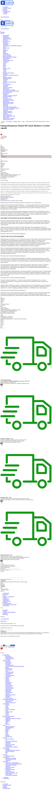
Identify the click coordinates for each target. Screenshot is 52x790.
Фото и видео (6, 605)
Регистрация (7, 20)
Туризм (7, 715)
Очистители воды (9, 671)
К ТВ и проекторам (10, 771)
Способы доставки (7, 785)
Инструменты (9, 662)
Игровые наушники (10, 658)
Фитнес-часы (8, 701)
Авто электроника (10, 738)
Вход (2, 20)
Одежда (7, 708)
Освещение (8, 664)
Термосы (7, 712)
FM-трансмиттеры (10, 727)
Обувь (7, 707)
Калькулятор (8, 684)
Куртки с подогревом (10, 709)
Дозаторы (8, 679)
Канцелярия (8, 683)
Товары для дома (6, 601)
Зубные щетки (9, 688)
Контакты (5, 613)
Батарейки (8, 717)
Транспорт (5, 602)
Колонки (7, 735)
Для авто (5, 597)
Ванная (7, 678)
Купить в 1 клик (4, 153)
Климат (7, 681)
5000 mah (8, 724)
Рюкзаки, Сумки (9, 711)
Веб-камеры (8, 656)
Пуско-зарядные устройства (12, 746)
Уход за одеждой (9, 685)
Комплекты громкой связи (11, 741)
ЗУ (6, 740)
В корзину (3, 586)
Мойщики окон (9, 668)
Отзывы (21, 200)
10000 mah (8, 719)
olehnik (9, 646)
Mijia (7, 752)
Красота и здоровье (10, 687)
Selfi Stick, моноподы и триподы (13, 750)
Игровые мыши (9, 657)
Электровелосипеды (10, 755)
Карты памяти (9, 774)
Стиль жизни (6, 600)
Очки (7, 710)
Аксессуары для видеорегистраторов (14, 763)
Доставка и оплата (15, 200)
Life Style (8, 704)
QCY (7, 733)
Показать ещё (3, 178)
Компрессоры (8, 745)
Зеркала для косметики (10, 694)
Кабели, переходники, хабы (12, 772)
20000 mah (8, 720)
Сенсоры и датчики (10, 675)
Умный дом (8, 674)
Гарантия (5, 786)
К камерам (8, 770)
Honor (7, 732)
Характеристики (7, 200)
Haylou (7, 730)
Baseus (7, 729)
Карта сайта (5, 614)
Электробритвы (9, 692)
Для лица (8, 693)
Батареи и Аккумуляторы (8, 596)
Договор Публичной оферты (9, 612)
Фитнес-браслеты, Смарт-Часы (9, 604)
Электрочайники (9, 673)
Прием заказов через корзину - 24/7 (8, 623)
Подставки (8, 659)
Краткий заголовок (5, 569)
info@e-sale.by (4, 621)
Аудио (4, 595)
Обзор (2, 200)
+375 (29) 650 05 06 (5, 16)
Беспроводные (9, 736)
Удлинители (8, 676)
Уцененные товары (7, 603)
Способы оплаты (6, 788)
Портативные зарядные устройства (13, 718)
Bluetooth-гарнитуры (10, 726)
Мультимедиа (6, 598)
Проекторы (8, 760)
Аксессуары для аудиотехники (12, 762)
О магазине (5, 609)
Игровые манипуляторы (11, 758)
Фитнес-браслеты (9, 700)
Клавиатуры (8, 768)
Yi (6, 753)
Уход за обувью (9, 669)
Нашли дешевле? (4, 149)
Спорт (7, 713)
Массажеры (8, 695)
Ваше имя (3, 568)
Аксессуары (5, 594)
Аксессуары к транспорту (11, 764)
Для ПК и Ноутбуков (10, 767)
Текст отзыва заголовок (6, 579)
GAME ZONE (6, 593)
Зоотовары (8, 661)
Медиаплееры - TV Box (11, 759)
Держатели (8, 743)
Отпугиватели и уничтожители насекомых (15, 666)
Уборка (7, 667)
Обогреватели (9, 682)
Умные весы (8, 691)
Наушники (8, 728)
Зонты (7, 706)
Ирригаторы (8, 690)
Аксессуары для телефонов (11, 775)
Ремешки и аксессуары (10, 702)
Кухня (7, 670)
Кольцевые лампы (9, 665)
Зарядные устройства (10, 744)
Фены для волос (9, 698)
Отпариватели (9, 686)
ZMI (6, 723)
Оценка (2, 571)
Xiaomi (7, 721)
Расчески (8, 696)
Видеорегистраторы (10, 751)
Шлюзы (7, 677)
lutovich (13, 646)
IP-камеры (8, 749)
